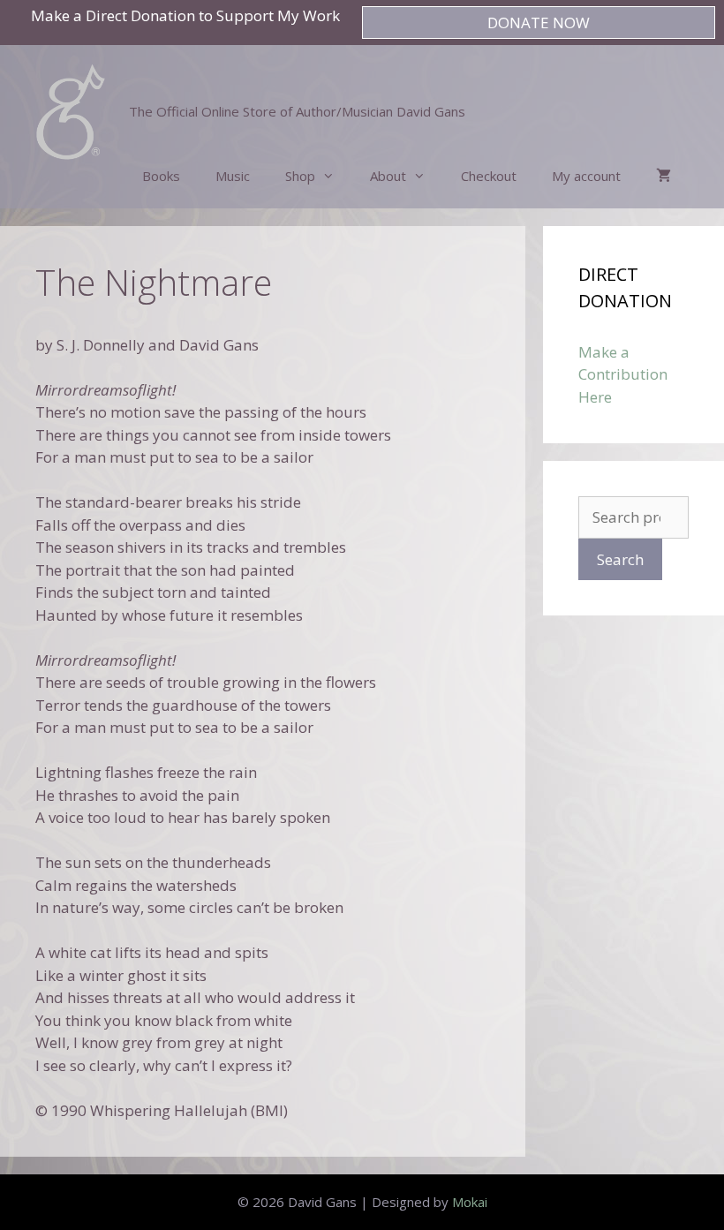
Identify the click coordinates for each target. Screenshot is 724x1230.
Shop (300, 176)
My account (586, 176)
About (388, 176)
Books (161, 176)
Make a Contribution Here (622, 374)
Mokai (469, 1202)
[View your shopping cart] (663, 176)
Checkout (489, 176)
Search (620, 559)
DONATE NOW (538, 22)
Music (232, 176)
